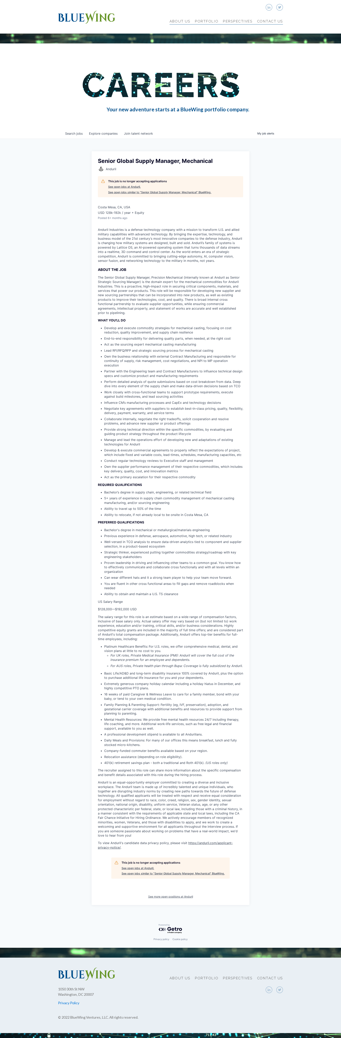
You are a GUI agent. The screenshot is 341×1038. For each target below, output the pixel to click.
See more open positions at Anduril (170, 896)
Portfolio (206, 21)
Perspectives (237, 21)
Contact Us (270, 21)
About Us (180, 21)
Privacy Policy (68, 1003)
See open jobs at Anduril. (124, 186)
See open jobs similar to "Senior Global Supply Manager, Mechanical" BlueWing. (159, 192)
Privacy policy (161, 939)
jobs (74, 133)
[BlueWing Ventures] (86, 17)
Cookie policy (180, 939)
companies (103, 133)
